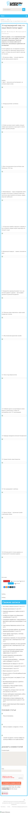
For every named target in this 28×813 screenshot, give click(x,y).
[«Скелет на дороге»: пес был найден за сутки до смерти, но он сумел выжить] (14, 735)
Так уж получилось (8, 716)
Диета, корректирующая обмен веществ (14, 704)
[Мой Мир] (8, 587)
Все (8, 19)
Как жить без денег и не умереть (12, 677)
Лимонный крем (7, 668)
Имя (3, 768)
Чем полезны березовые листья (12, 625)
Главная (2, 19)
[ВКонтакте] (4, 587)
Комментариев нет (22, 31)
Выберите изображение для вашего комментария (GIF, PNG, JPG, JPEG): (11, 786)
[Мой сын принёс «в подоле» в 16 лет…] (14, 724)
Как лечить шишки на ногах (10, 606)
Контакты (3, 806)
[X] (10, 587)
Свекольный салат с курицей (11, 666)
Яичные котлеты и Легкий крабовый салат (14, 673)
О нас (8, 806)
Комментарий (5, 750)
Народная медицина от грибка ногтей (13, 611)
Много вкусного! (7, 671)
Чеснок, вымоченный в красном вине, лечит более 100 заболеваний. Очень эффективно (13, 651)
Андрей (4, 31)
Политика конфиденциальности (19, 806)
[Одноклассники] (6, 587)
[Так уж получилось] (14, 713)
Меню (2, 16)
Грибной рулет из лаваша (10, 663)
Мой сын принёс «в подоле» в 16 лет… (13, 727)
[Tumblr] (14, 587)
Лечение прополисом (9, 609)
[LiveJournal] (12, 587)
